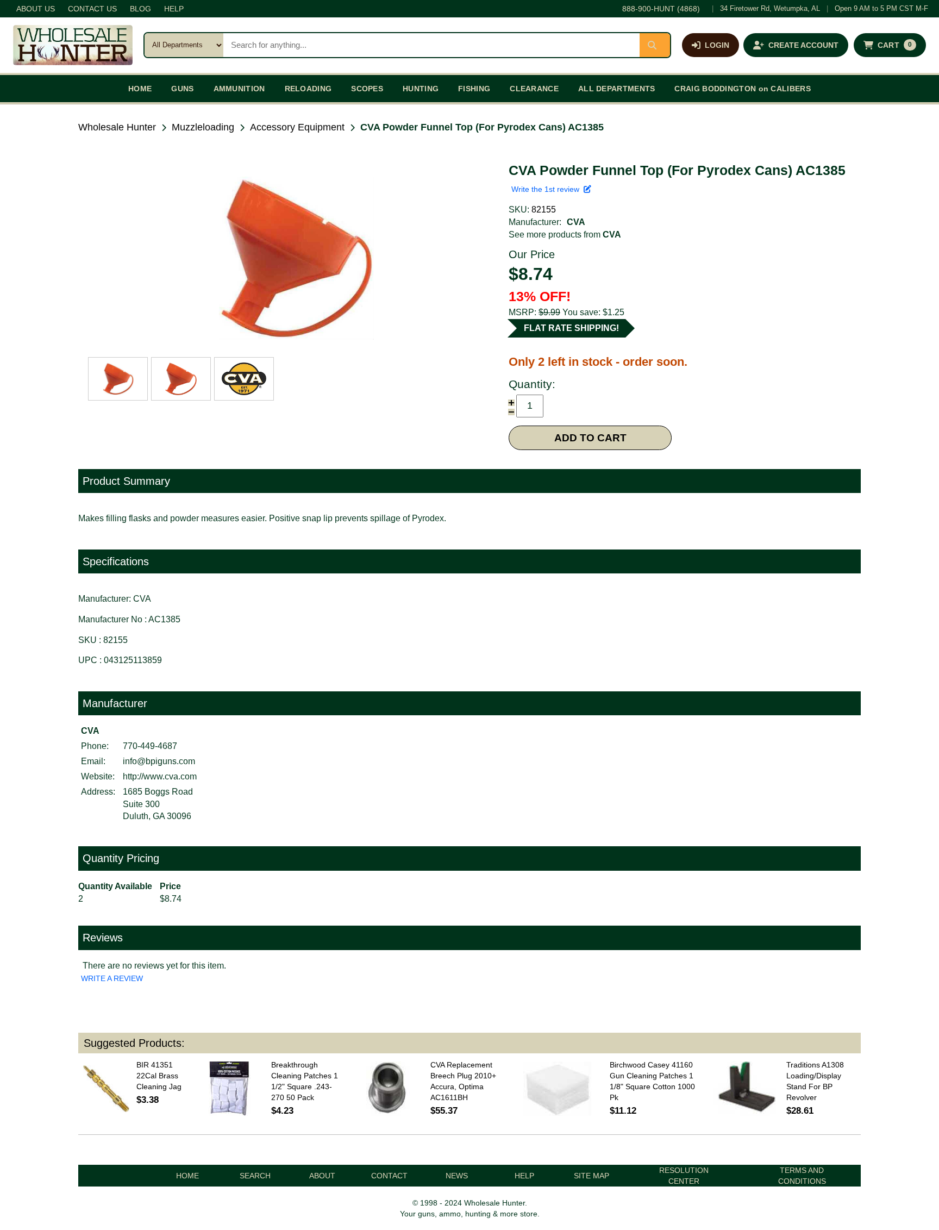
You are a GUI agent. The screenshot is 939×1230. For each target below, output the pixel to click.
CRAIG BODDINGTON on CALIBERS (742, 88)
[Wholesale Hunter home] (73, 45)
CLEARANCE (534, 88)
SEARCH (255, 1175)
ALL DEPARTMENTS (616, 88)
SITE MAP (591, 1175)
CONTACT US (92, 8)
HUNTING (421, 88)
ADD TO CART (590, 438)
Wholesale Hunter (117, 127)
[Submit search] (655, 45)
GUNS (182, 88)
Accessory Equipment (297, 127)
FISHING (474, 88)
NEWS (457, 1175)
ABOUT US (35, 8)
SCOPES (367, 88)
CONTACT (389, 1175)
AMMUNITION (239, 88)
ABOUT (322, 1175)
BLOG (140, 8)
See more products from (565, 234)
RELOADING (308, 88)
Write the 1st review (547, 189)
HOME (140, 88)
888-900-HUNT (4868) (661, 8)
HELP (174, 8)
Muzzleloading (203, 127)
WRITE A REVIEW (112, 978)
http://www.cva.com (160, 776)
